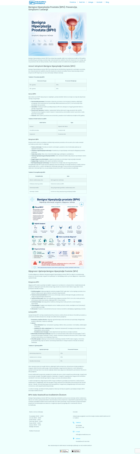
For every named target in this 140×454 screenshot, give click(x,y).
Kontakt (99, 2)
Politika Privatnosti (34, 431)
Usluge (90, 2)
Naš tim (82, 2)
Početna (73, 2)
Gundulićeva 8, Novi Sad (82, 441)
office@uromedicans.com (83, 434)
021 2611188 (79, 425)
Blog (107, 2)
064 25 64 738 (80, 427)
